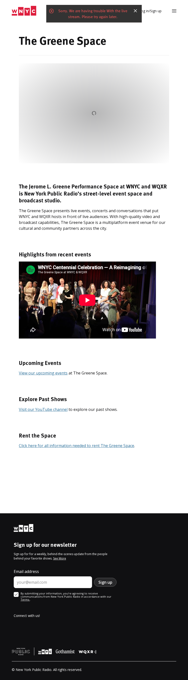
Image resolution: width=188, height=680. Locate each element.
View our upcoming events (43, 373)
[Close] (135, 10)
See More (59, 558)
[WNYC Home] (24, 11)
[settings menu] (174, 11)
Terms (25, 599)
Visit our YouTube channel (43, 409)
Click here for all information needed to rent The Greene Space (76, 445)
